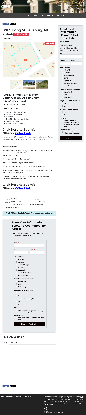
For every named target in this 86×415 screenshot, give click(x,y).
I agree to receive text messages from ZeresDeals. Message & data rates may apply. (31, 311)
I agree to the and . (31, 318)
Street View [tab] (14, 343)
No (18, 295)
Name (16, 243)
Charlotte (21, 262)
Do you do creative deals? (24, 290)
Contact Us (80, 8)
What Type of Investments (24, 279)
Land (19, 284)
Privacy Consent (19, 315)
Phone (16, 250)
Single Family (22, 281)
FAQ (59, 5)
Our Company (67, 5)
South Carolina (23, 275)
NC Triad (20, 267)
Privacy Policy (79, 5)
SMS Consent (17, 308)
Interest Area (19, 257)
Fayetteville (21, 270)
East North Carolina (24, 273)
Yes (19, 293)
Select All (21, 259)
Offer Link (23, 133)
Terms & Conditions (31, 317)
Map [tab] (5, 343)
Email (32, 250)
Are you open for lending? (24, 299)
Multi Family (22, 287)
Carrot (65, 412)
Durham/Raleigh (23, 265)
